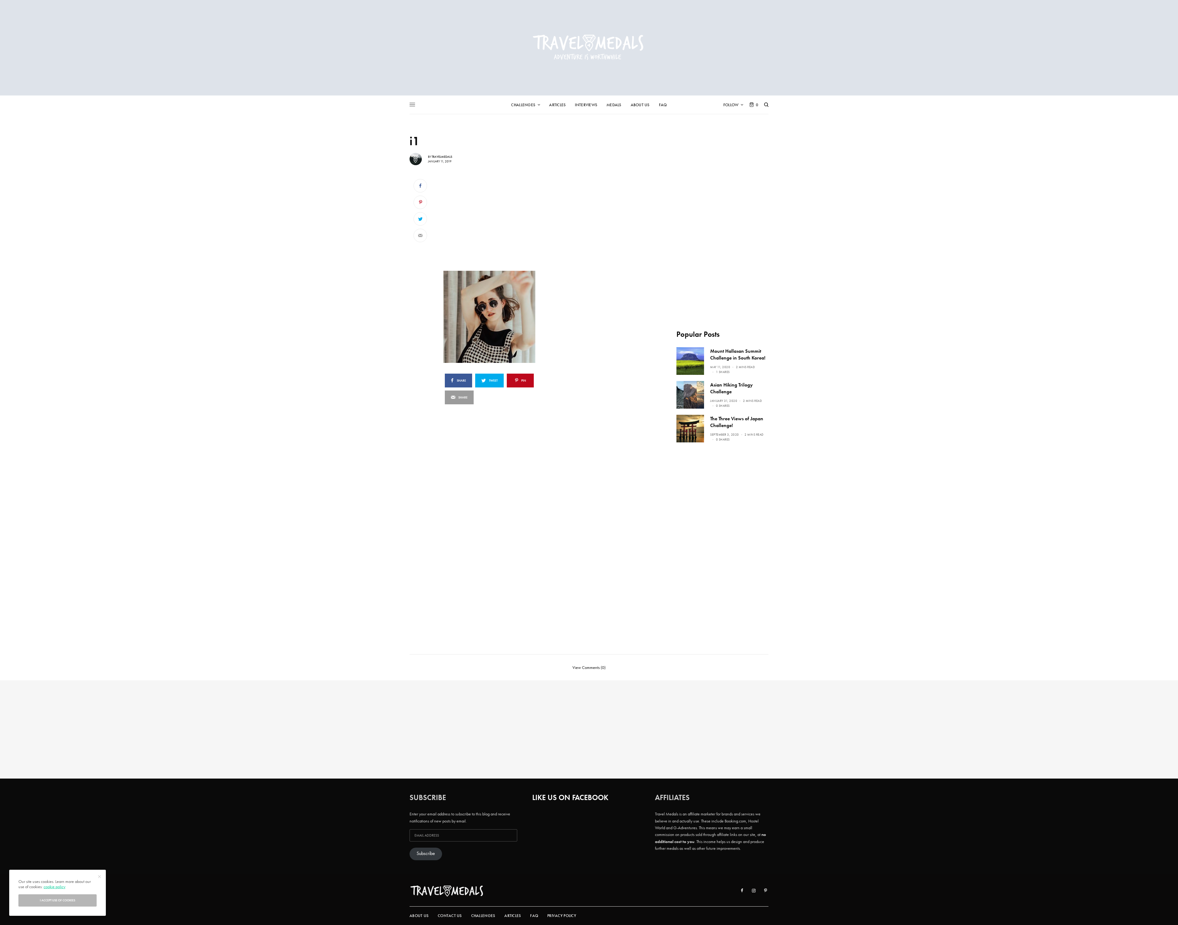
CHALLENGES (483, 915)
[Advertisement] (503, 220)
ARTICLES (512, 915)
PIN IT (506, 316)
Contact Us (450, 915)
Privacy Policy (561, 915)
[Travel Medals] (589, 47)
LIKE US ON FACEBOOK (570, 797)
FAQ (534, 915)
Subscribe (426, 853)
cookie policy (54, 886)
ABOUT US (419, 915)
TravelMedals (442, 157)
